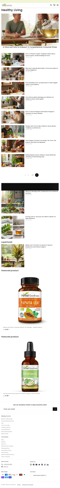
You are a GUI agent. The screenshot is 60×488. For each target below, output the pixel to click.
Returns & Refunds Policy (7, 454)
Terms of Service (5, 456)
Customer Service (5, 427)
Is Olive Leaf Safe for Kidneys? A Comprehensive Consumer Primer (30, 47)
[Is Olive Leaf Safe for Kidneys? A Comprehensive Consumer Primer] (30, 30)
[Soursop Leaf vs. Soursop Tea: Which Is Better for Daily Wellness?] (12, 227)
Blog (2, 439)
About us (3, 444)
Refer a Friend (4, 433)
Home (19, 484)
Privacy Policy (4, 452)
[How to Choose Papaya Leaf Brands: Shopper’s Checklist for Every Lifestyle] (12, 117)
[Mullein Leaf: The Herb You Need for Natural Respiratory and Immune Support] (12, 255)
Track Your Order (5, 425)
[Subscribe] (55, 409)
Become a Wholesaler (6, 419)
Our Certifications (5, 429)
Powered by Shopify (27, 484)
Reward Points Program (7, 446)
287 (33, 175)
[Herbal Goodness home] (6, 5)
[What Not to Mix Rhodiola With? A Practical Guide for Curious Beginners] (12, 73)
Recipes (3, 441)
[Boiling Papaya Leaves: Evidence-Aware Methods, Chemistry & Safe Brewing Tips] (12, 160)
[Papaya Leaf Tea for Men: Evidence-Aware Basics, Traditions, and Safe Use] (12, 131)
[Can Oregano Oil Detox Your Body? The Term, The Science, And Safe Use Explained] (12, 146)
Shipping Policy (5, 448)
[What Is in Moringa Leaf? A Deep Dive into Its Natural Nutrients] (12, 202)
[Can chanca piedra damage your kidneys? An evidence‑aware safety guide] (12, 102)
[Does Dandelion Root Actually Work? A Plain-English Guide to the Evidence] (12, 88)
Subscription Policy (6, 450)
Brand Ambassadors (6, 431)
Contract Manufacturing (7, 421)
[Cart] (54, 5)
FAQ (2, 423)
